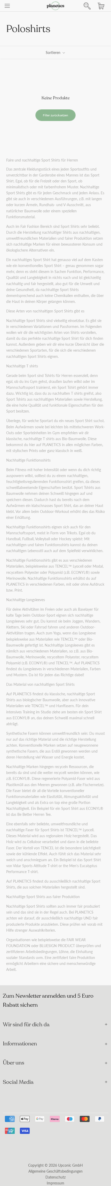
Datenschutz (55, 1177)
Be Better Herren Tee (34, 814)
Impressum (55, 1183)
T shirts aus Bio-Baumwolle (64, 439)
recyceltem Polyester (22, 572)
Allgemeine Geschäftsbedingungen (55, 1171)
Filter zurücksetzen (55, 115)
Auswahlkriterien (42, 930)
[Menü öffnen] (7, 6)
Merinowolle (16, 578)
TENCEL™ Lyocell (79, 830)
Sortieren (53, 52)
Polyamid (55, 572)
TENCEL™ (63, 566)
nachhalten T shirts (67, 393)
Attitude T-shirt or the (51, 866)
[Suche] (85, 6)
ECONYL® (80, 572)
